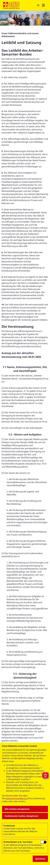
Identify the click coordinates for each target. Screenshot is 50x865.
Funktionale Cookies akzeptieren (21, 816)
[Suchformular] (38, 5)
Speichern (40, 858)
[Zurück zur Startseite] (11, 5)
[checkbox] (43, 842)
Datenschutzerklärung (16, 798)
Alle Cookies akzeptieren (17, 809)
